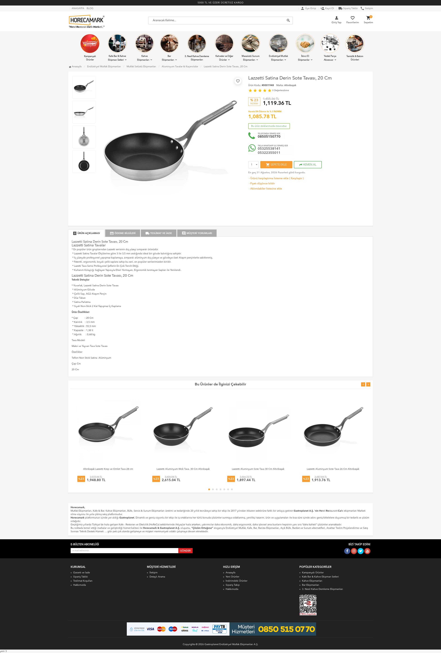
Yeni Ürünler (232, 577)
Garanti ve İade (81, 572)
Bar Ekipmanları (168, 58)
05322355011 (269, 153)
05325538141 (269, 149)
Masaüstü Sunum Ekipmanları (250, 58)
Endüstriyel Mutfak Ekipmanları (278, 58)
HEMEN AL (309, 164)
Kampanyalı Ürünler (90, 58)
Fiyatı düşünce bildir (261, 183)
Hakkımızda (79, 585)
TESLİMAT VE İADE (158, 233)
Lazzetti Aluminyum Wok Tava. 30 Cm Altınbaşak (183, 469)
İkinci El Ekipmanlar (304, 58)
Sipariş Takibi (348, 8)
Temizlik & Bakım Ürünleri (354, 58)
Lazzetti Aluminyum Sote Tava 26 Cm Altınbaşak (333, 469)
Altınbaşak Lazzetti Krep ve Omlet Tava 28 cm (108, 469)
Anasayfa (76, 66)
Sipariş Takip (233, 585)
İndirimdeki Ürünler (236, 581)
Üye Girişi (308, 8)
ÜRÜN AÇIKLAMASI (86, 233)
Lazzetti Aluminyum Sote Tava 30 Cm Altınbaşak (258, 469)
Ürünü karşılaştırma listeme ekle (268, 178)
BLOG (90, 8)
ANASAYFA (78, 8)
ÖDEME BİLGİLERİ (123, 233)
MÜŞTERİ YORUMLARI (197, 233)
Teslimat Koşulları (83, 581)
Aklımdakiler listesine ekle (265, 189)
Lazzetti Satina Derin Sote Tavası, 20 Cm (225, 66)
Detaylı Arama (157, 577)
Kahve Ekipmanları (143, 58)
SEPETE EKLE (276, 165)
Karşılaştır (296, 178)
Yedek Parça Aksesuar (330, 58)
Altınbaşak (290, 85)
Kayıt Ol (327, 8)
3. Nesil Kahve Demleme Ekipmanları (197, 58)
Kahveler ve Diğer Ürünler (224, 58)
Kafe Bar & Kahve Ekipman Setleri (117, 58)
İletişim (366, 8)
